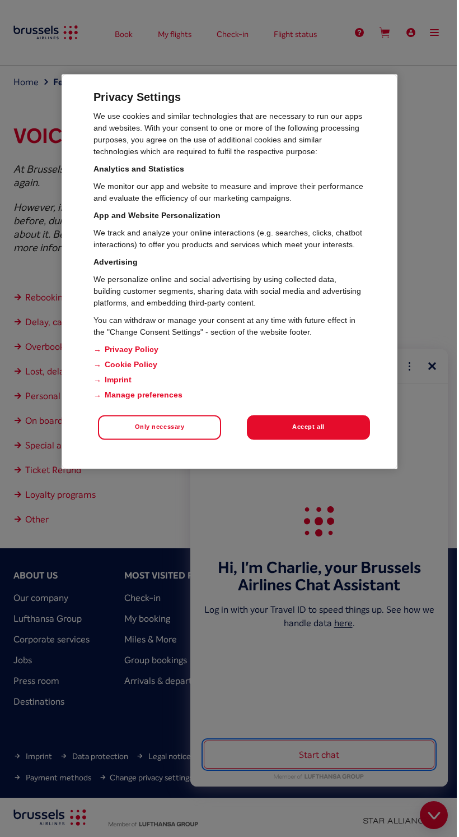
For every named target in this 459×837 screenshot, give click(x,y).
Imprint (118, 379)
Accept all (308, 426)
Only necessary (160, 426)
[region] (229, 271)
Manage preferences (143, 394)
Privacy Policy (131, 349)
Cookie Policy (131, 364)
